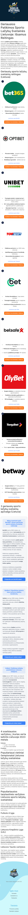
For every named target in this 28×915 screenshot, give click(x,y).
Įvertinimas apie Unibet (14, 213)
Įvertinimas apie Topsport (14, 261)
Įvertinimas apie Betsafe (14, 356)
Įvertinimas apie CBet (14, 309)
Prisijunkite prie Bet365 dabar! (13, 579)
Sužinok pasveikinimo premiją (14, 122)
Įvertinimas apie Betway (14, 497)
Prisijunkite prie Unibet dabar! (13, 723)
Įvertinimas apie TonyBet (14, 450)
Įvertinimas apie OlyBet (14, 404)
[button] (14, 18)
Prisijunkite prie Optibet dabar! (13, 657)
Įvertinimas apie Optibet (14, 163)
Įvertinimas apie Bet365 (14, 118)
